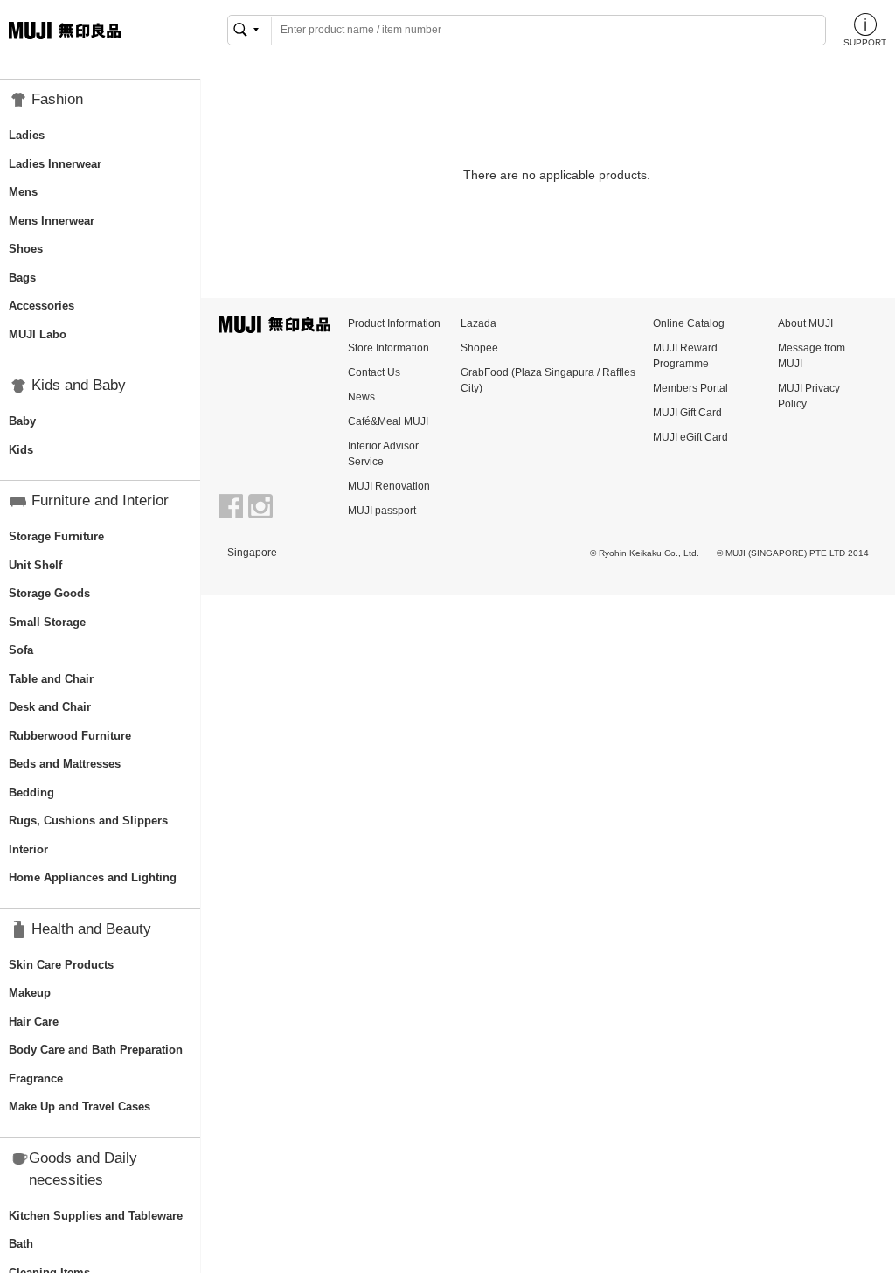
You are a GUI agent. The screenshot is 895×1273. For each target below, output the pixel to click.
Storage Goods (49, 593)
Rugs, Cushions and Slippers (88, 820)
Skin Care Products (61, 964)
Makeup (30, 992)
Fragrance (36, 1078)
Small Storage (47, 622)
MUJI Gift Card (687, 413)
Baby (22, 421)
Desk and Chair (50, 706)
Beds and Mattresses (65, 763)
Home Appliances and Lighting (93, 877)
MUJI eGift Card (690, 437)
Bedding (31, 792)
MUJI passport (382, 510)
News (361, 397)
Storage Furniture (56, 536)
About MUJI (805, 323)
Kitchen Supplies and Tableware (96, 1215)
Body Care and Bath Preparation (96, 1049)
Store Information (388, 348)
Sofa (21, 650)
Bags (22, 277)
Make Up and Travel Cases (79, 1106)
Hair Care (34, 1021)
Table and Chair (51, 678)
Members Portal (690, 388)
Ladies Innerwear (55, 163)
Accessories (41, 305)
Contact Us (374, 372)
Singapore (252, 552)
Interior (28, 849)
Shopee (479, 348)
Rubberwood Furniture (70, 735)
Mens (23, 191)
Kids (21, 449)
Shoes (26, 248)
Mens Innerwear (51, 220)
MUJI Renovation (389, 486)
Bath (21, 1243)
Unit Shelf (35, 565)
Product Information (394, 323)
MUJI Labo (37, 334)
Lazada (478, 323)
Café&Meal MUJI (388, 421)
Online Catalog (689, 323)
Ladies (27, 135)
